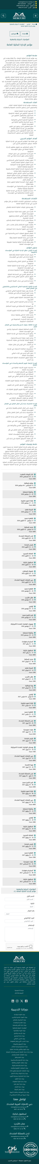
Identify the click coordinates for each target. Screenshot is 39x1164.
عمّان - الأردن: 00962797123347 (26, 7)
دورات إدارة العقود (19, 1079)
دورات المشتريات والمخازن (19, 1020)
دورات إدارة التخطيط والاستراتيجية (19, 1060)
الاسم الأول (30, 896)
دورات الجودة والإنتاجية (19, 1031)
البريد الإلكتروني (29, 918)
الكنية (32, 903)
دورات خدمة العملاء (19, 1087)
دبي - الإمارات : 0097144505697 (26, 4)
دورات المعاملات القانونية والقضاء (19, 1068)
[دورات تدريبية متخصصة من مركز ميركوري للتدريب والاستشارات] (19, 16)
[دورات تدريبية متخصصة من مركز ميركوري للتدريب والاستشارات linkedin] (13, 1001)
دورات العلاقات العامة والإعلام (19, 1055)
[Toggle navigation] (3, 16)
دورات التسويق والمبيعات (19, 1044)
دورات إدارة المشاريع (19, 1036)
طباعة (24, 33)
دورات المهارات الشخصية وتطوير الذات (19, 1071)
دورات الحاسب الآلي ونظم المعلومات (19, 1041)
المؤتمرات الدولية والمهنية (19, 1028)
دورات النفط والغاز (19, 1057)
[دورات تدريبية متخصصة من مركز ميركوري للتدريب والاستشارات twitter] (21, 1001)
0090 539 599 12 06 (19, 1119)
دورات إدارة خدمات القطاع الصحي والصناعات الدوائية (19, 1052)
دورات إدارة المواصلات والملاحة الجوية (19, 1092)
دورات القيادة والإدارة (19, 1015)
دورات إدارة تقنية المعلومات (19, 1082)
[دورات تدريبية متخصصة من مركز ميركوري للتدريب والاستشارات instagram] (17, 1001)
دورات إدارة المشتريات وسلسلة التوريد (19, 1076)
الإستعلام (31, 925)
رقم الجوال (31, 911)
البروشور (14, 33)
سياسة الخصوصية (19, 990)
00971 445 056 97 (18, 1109)
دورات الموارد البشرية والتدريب (19, 1017)
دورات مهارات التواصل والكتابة (19, 1063)
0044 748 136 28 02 (19, 1139)
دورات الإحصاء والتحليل (19, 1033)
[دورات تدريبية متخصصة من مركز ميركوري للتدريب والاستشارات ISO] (30, 1149)
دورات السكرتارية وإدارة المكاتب (19, 1047)
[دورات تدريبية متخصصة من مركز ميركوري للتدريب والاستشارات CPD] (12, 1149)
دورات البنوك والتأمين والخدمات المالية (19, 1049)
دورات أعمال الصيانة (19, 1089)
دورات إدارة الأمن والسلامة (19, 1025)
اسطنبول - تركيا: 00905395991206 (26, 5)
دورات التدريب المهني (19, 1039)
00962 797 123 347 (19, 1129)
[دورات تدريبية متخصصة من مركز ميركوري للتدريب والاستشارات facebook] (26, 1001)
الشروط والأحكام (19, 993)
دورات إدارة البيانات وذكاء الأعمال (19, 1073)
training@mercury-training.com (18, 1107)
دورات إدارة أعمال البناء (19, 1084)
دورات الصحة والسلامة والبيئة (19, 1065)
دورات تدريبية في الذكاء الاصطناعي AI (19, 1095)
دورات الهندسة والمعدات (19, 1023)
